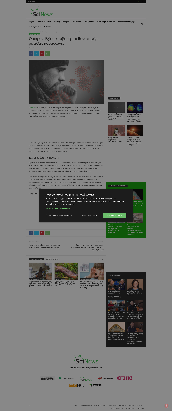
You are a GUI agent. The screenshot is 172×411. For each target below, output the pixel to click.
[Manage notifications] (166, 406)
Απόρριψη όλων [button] (89, 215)
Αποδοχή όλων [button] (114, 215)
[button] (86, 208)
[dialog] (86, 205)
